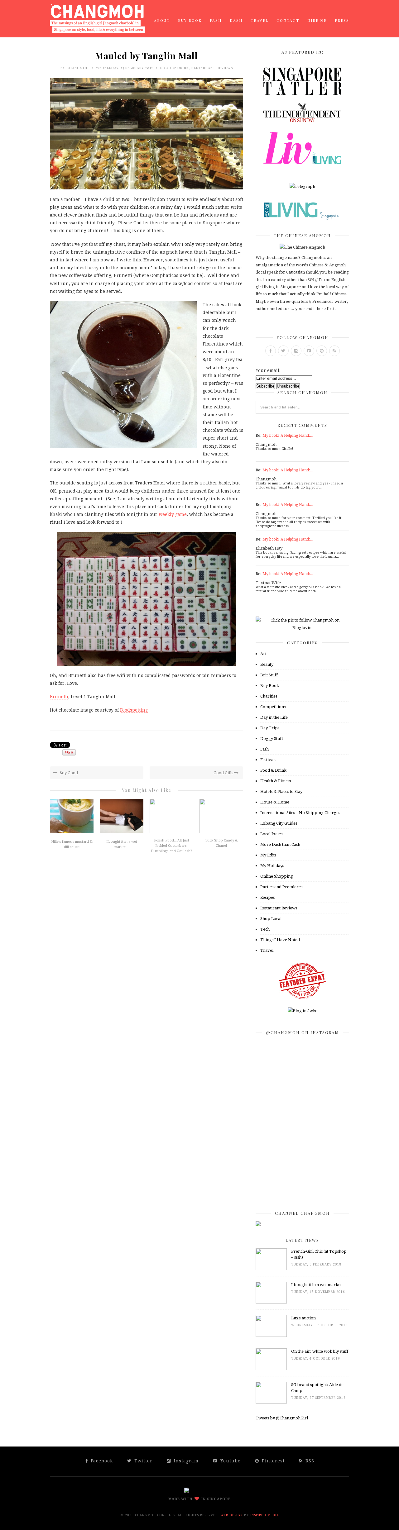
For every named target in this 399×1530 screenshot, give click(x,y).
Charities (268, 696)
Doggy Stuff (271, 738)
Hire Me (317, 20)
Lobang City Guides (278, 823)
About (162, 20)
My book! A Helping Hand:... (287, 435)
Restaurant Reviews (212, 67)
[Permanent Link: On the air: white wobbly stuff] (271, 1368)
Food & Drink (174, 67)
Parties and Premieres (281, 886)
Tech (265, 929)
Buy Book (190, 20)
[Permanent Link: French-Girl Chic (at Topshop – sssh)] (271, 1268)
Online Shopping (276, 876)
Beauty (266, 664)
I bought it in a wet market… (318, 1284)
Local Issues (271, 834)
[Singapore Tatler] (302, 93)
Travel (259, 20)
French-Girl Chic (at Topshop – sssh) (319, 1254)
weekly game (173, 514)
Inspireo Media (264, 1515)
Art (263, 653)
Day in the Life (274, 717)
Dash (236, 20)
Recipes (267, 897)
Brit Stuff (269, 675)
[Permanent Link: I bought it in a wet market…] (271, 1302)
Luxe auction (303, 1318)
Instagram (185, 1460)
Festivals (268, 759)
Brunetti (59, 696)
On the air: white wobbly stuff (319, 1351)
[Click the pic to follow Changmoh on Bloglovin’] (302, 627)
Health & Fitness (275, 781)
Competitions (273, 706)
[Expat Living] (302, 219)
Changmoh (77, 67)
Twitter (142, 1460)
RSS (309, 1460)
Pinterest (272, 1460)
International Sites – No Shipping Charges (300, 812)
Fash (216, 20)
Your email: (268, 370)
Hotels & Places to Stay (281, 791)
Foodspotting (134, 710)
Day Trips (269, 728)
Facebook (101, 1460)
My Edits (268, 855)
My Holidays (272, 865)
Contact (287, 20)
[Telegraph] (302, 186)
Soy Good (68, 772)
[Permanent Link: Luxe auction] (271, 1335)
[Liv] (302, 162)
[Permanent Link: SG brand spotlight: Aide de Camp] (271, 1402)
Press (342, 20)
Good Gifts (224, 772)
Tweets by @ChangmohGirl (282, 1418)
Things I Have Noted (280, 939)
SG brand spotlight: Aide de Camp (317, 1387)
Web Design (231, 1515)
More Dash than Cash (280, 844)
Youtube (230, 1460)
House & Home (274, 802)
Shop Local (270, 918)
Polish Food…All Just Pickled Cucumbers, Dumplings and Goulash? (171, 845)
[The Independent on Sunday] (302, 120)
